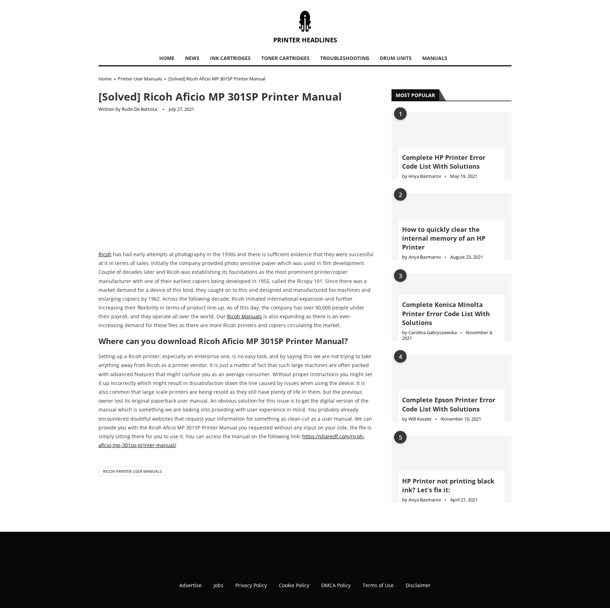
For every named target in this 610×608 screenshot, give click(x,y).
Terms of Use (378, 585)
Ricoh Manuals (244, 316)
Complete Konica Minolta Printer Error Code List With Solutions (446, 313)
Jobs (218, 585)
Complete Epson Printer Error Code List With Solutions (448, 404)
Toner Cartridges (285, 58)
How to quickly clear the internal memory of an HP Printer (443, 238)
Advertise (190, 585)
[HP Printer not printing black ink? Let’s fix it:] (451, 469)
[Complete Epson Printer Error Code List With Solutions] (451, 388)
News (192, 58)
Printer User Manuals (140, 79)
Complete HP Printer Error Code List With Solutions (443, 161)
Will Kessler (420, 419)
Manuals (434, 58)
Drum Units (396, 58)
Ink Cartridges (230, 58)
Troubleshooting (344, 58)
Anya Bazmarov (424, 176)
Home (166, 58)
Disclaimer (418, 585)
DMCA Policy (336, 585)
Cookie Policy (294, 585)
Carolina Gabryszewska (432, 332)
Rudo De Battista (139, 109)
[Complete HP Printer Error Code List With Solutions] (451, 145)
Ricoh (105, 254)
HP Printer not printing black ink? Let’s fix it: (448, 485)
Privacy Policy (251, 585)
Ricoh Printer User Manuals (132, 471)
